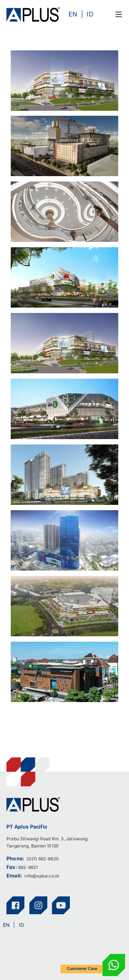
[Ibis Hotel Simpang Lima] (64, 646)
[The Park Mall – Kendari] (64, 251)
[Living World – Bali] (64, 317)
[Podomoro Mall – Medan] (64, 514)
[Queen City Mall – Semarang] (64, 120)
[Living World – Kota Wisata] (64, 580)
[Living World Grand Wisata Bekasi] (64, 55)
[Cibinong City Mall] (64, 186)
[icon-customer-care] (93, 956)
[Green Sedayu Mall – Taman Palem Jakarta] (64, 449)
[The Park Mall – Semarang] (64, 383)
